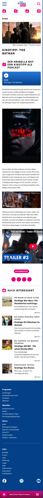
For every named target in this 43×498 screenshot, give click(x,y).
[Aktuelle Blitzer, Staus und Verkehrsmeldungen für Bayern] (27, 11)
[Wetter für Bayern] (4, 11)
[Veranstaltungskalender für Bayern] (39, 11)
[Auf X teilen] (19, 279)
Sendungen (6, 393)
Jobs (4, 458)
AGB (3, 465)
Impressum (6, 471)
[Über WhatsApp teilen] (24, 279)
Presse (4, 455)
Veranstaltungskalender (11, 416)
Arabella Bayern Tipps (10, 414)
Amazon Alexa (7, 435)
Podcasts (5, 398)
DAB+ (4, 424)
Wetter (4, 411)
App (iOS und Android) (10, 429)
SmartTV (5, 432)
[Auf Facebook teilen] (13, 279)
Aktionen (5, 401)
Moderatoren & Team (10, 395)
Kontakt (5, 452)
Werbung (5, 460)
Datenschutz (6, 468)
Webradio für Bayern (10, 427)
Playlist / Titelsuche (9, 437)
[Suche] (39, 4)
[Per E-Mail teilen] (29, 279)
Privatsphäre (7, 473)
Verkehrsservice (8, 408)
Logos (4, 463)
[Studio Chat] (16, 11)
